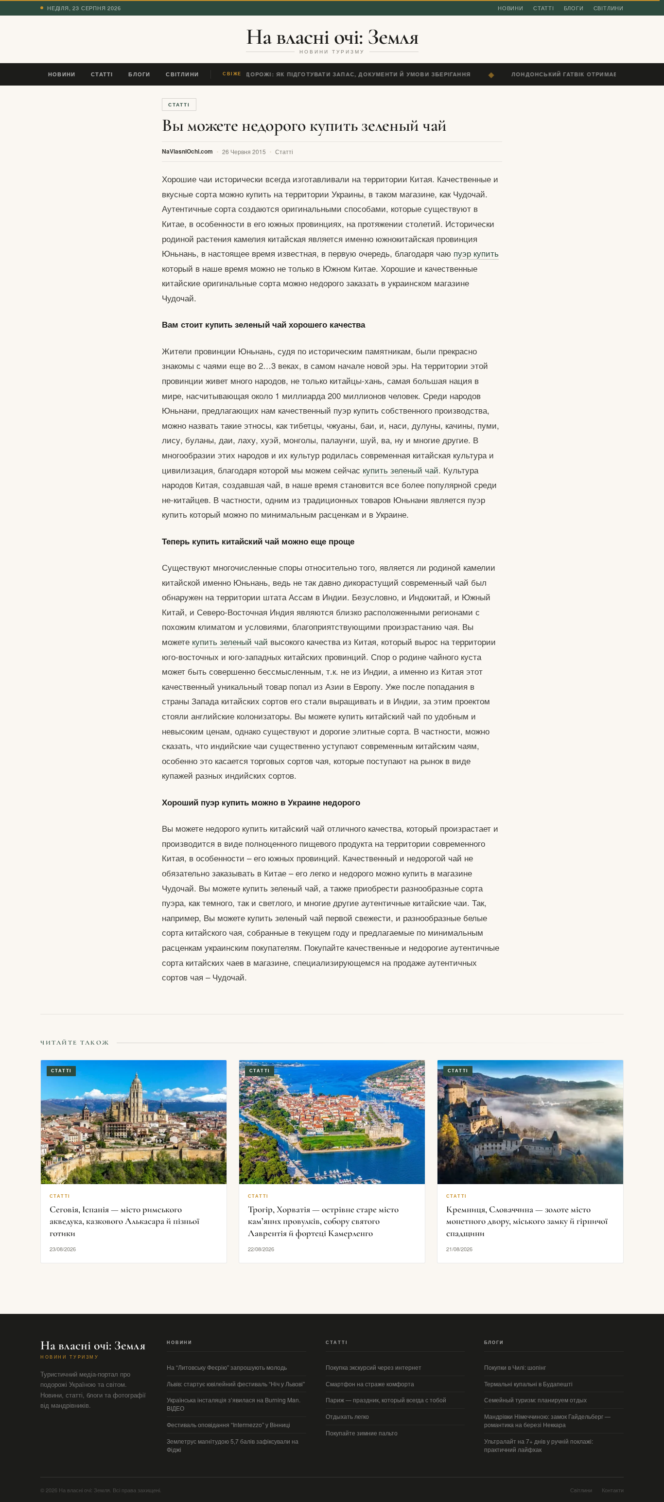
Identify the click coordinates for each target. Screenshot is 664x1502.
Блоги (574, 8)
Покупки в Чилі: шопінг (515, 1367)
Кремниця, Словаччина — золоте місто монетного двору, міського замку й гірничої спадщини (527, 1221)
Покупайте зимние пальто (362, 1433)
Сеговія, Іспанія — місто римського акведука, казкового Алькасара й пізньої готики (124, 1221)
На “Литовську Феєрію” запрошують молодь (227, 1367)
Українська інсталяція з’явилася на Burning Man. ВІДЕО (233, 1404)
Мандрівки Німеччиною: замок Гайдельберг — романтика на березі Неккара (547, 1420)
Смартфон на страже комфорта (370, 1384)
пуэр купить (476, 253)
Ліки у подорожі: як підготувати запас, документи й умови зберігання (337, 74)
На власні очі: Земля (332, 36)
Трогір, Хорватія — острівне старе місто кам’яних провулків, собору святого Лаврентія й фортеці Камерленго (323, 1221)
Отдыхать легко (347, 1416)
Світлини (609, 8)
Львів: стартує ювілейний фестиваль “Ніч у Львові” (236, 1384)
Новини (511, 8)
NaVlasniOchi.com (187, 151)
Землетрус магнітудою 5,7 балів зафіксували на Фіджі (232, 1445)
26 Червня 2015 (244, 151)
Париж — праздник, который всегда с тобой (386, 1400)
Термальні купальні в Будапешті (528, 1384)
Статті (543, 8)
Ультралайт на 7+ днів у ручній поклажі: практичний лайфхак (538, 1445)
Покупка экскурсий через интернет (373, 1367)
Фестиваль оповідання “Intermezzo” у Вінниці (228, 1424)
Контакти (613, 1490)
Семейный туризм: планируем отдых (535, 1400)
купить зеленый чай (400, 470)
